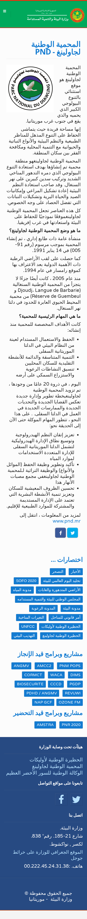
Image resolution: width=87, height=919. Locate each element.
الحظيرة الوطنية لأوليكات (56, 759)
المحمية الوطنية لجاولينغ (57, 766)
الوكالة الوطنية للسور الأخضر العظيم (44, 773)
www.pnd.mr (67, 521)
